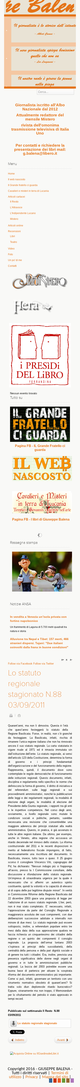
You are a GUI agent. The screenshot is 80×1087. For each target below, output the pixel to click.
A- (70, 660)
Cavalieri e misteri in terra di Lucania (28, 191)
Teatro (13, 242)
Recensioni (14, 231)
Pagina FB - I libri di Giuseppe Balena (41, 519)
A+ (63, 660)
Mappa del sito (55, 1077)
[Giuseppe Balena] (40, 7)
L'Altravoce (16, 207)
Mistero (14, 219)
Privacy (31, 1077)
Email (19, 715)
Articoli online (15, 225)
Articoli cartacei (16, 196)
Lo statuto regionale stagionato (37, 1023)
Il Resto (14, 201)
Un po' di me (15, 260)
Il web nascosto (16, 179)
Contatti (12, 265)
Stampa (11, 715)
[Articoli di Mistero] (40, 281)
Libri (12, 236)
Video (11, 248)
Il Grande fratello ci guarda (23, 185)
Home (11, 173)
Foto (10, 254)
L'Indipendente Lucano (23, 213)
